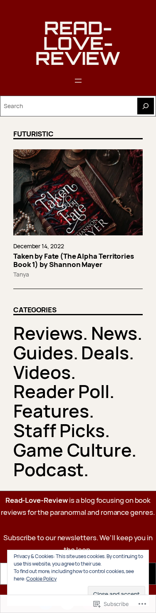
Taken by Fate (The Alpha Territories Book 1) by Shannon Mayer (73, 260)
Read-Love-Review (78, 42)
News (114, 333)
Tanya (21, 274)
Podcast (48, 469)
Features (51, 410)
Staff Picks (59, 430)
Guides (43, 352)
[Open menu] (78, 81)
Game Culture (72, 450)
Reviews (48, 333)
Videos (42, 372)
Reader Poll (61, 391)
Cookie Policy (41, 578)
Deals (105, 352)
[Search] (145, 106)
